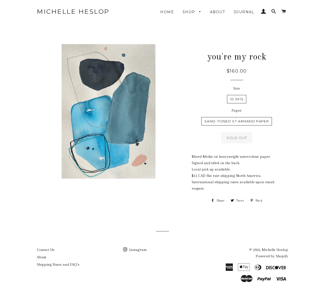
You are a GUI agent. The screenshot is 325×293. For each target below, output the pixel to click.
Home (167, 12)
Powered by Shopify (272, 256)
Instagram (137, 249)
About (217, 12)
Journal (244, 12)
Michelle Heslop (73, 11)
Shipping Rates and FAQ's (58, 264)
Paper (237, 110)
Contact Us (46, 249)
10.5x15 (236, 99)
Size (236, 88)
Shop (190, 12)
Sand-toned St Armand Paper (236, 121)
